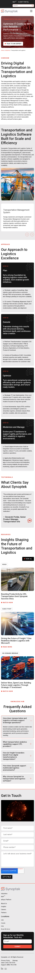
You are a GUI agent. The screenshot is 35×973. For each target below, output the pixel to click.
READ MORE (8, 647)
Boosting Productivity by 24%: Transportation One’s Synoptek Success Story (14, 596)
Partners (3, 913)
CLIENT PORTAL (23, 2)
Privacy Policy (5, 961)
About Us (4, 903)
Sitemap (15, 961)
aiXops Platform (6, 900)
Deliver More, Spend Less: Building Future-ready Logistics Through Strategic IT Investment (16, 685)
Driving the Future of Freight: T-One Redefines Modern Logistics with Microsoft (16, 640)
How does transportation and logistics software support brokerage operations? (15, 720)
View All (28, 559)
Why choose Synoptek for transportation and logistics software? (14, 778)
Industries (7, 50)
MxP (14, 2)
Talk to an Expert (14, 44)
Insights (3, 907)
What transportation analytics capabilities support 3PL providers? (15, 744)
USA (2, 920)
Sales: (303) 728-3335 (8, 963)
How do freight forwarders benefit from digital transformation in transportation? (13, 756)
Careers (3, 910)
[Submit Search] (32, 5)
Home (2, 50)
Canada (3, 923)
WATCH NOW (8, 602)
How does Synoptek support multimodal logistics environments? (14, 767)
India (2, 926)
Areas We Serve (5, 929)
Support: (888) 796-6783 (9, 965)
